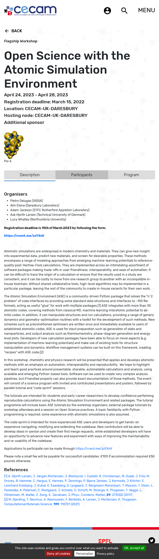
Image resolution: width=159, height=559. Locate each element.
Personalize (84, 554)
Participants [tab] (81, 174)
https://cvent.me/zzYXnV (94, 448)
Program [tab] (131, 174)
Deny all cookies (58, 554)
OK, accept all (134, 548)
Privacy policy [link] (105, 554)
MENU (146, 10)
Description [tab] (30, 174)
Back (13, 31)
